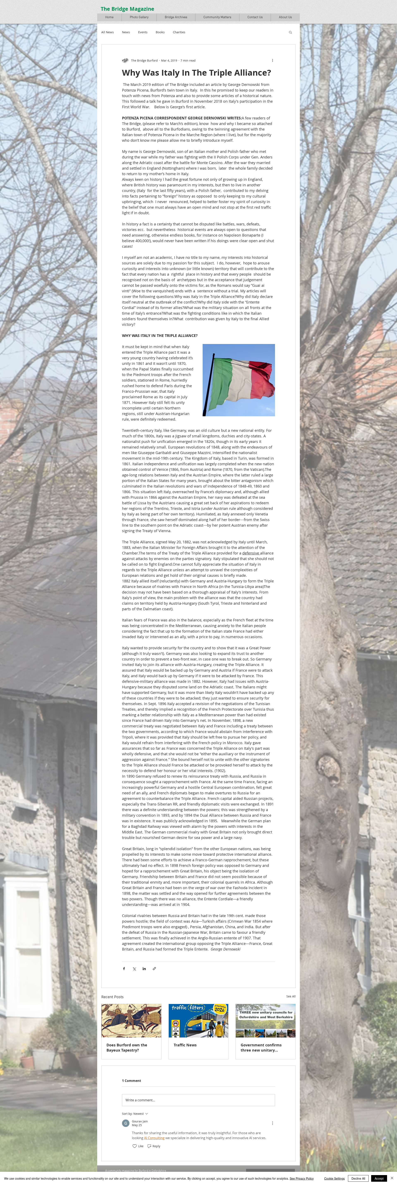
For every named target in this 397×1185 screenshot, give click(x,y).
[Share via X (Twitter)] (134, 969)
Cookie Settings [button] (334, 1178)
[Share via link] (154, 969)
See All (291, 996)
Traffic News (185, 1045)
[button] (139, 17)
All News (107, 32)
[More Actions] (272, 1123)
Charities (179, 32)
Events (142, 32)
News (126, 32)
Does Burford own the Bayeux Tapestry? (126, 1047)
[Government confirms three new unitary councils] (265, 1020)
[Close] (392, 1178)
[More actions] (272, 60)
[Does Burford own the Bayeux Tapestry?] (131, 1020)
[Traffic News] (198, 1020)
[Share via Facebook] (124, 969)
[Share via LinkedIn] (144, 969)
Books (160, 32)
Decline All (358, 1178)
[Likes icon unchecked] (134, 1146)
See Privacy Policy (302, 1178)
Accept (379, 1178)
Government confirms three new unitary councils (261, 1047)
